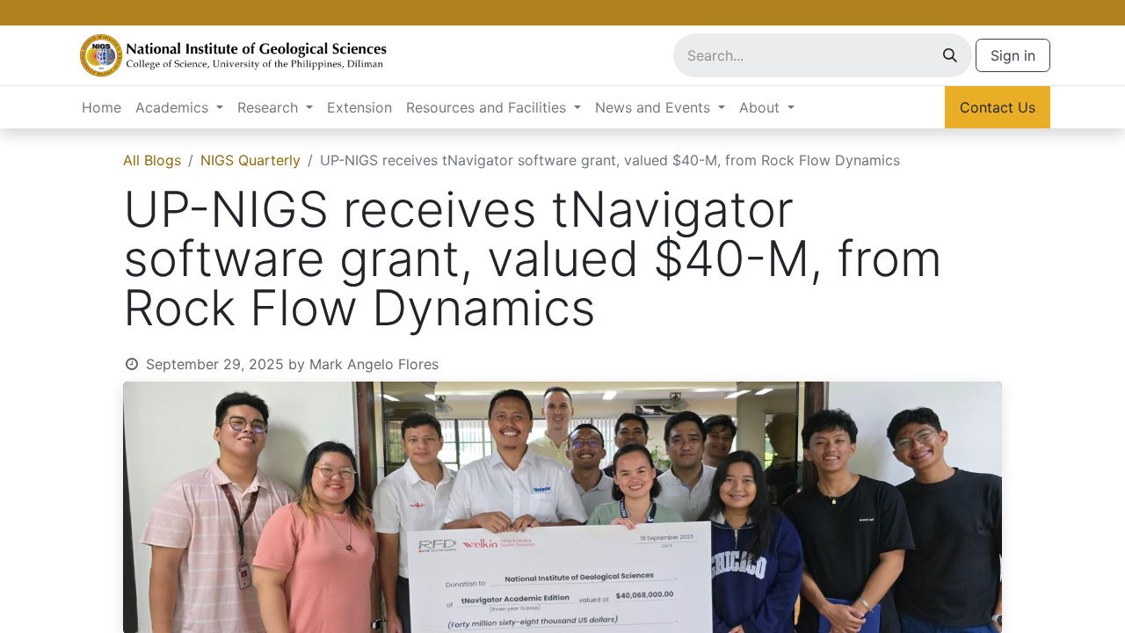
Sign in (1013, 55)
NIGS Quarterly (250, 160)
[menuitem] (101, 107)
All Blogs (152, 160)
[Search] (950, 55)
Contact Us (997, 107)
